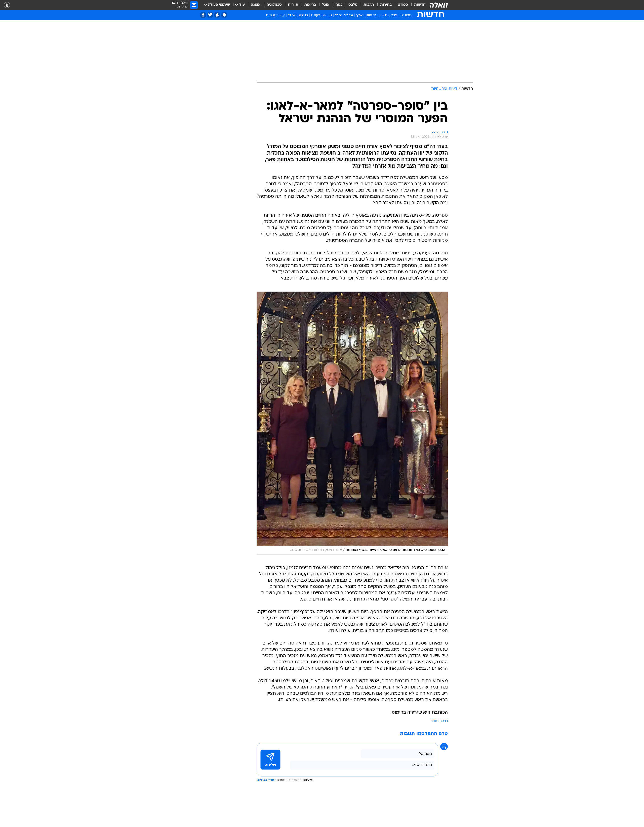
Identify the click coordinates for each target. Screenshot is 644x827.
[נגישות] (7, 5)
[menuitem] (417, 5)
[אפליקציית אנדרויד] (224, 15)
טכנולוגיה (274, 5)
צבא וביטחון (388, 15)
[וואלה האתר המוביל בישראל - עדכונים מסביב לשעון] (439, 5)
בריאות (310, 5)
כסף (339, 5)
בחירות (386, 5)
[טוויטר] (210, 15)
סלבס (352, 5)
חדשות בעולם (321, 15)
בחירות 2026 (298, 15)
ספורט (403, 5)
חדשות (420, 5)
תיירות (293, 5)
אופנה (256, 5)
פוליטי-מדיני (344, 15)
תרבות (369, 5)
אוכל (326, 5)
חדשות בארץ (366, 15)
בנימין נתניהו (438, 721)
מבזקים (406, 15)
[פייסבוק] (203, 15)
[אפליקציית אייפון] (217, 15)
